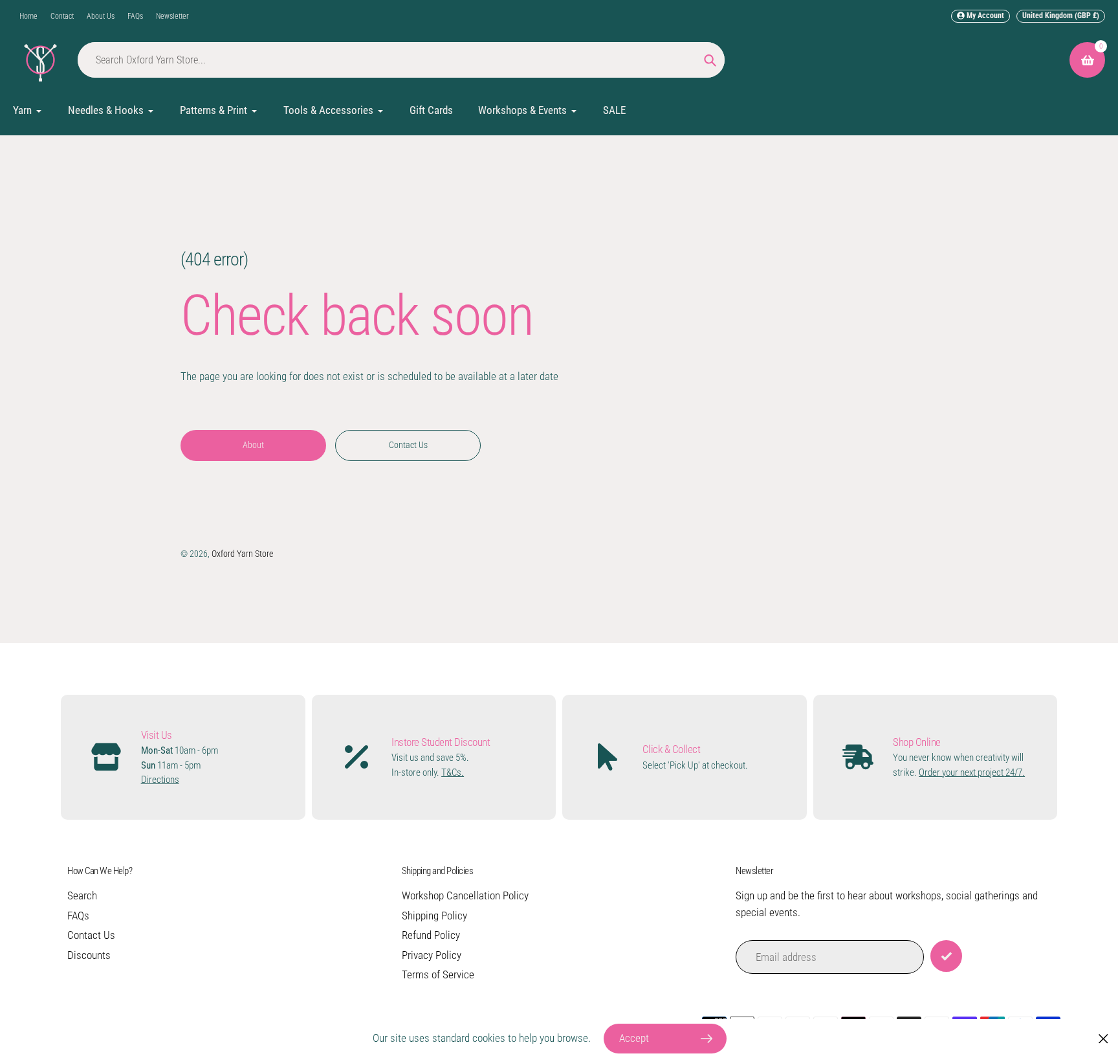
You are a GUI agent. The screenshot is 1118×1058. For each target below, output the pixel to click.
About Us (101, 16)
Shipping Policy (434, 915)
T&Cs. (452, 772)
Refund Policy (431, 935)
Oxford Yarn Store (242, 553)
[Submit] (946, 956)
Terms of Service (438, 974)
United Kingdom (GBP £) (1060, 15)
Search (82, 895)
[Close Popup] (1103, 1039)
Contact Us (91, 935)
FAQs (135, 16)
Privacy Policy (431, 955)
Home (28, 16)
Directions (160, 779)
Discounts (89, 955)
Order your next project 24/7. (972, 772)
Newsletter (172, 16)
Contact (62, 16)
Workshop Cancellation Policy (465, 895)
